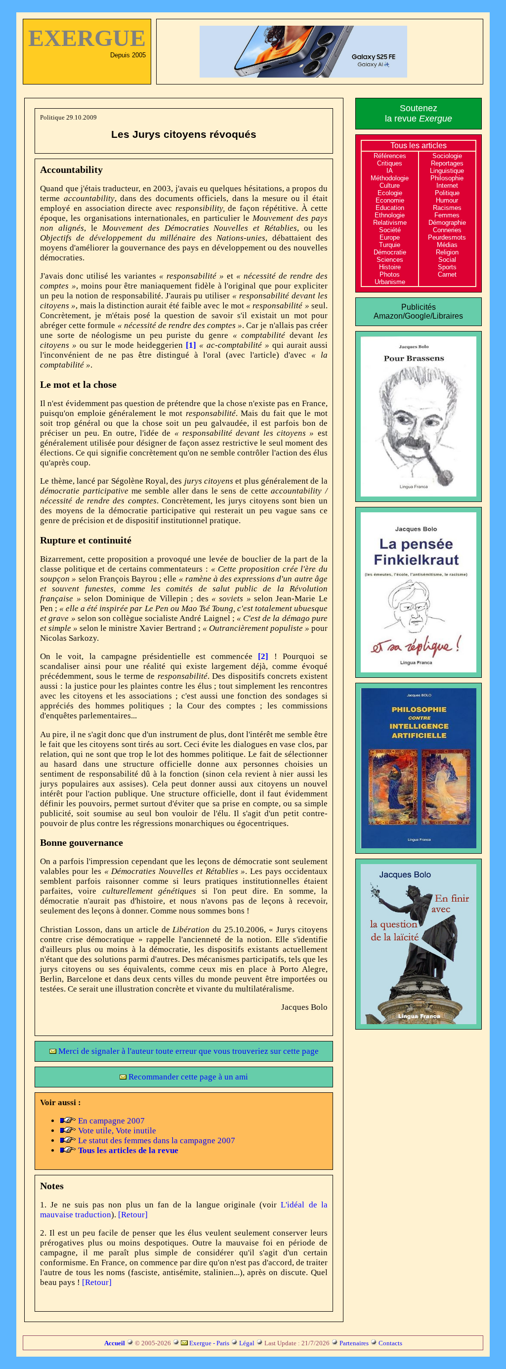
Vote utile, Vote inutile (117, 1130)
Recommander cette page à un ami (187, 1076)
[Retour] (133, 1214)
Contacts (390, 1343)
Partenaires (354, 1343)
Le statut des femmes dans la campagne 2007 (156, 1140)
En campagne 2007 (111, 1120)
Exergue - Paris (209, 1343)
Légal (246, 1343)
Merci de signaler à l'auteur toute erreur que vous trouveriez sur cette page (187, 1051)
